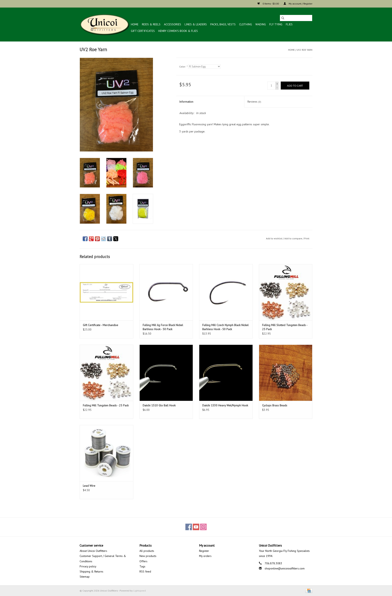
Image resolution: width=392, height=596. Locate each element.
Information (186, 101)
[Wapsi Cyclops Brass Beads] (286, 373)
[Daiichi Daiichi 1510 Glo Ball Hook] (166, 373)
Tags (142, 566)
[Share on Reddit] (103, 238)
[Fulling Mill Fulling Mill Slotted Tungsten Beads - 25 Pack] (286, 292)
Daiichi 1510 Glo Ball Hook (159, 405)
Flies (289, 24)
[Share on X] (115, 238)
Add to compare (293, 238)
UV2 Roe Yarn (304, 49)
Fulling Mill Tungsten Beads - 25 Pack (106, 405)
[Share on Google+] (91, 238)
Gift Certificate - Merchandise (100, 325)
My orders (205, 556)
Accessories (172, 24)
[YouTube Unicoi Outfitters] (196, 527)
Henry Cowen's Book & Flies (178, 31)
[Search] (283, 18)
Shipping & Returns (91, 571)
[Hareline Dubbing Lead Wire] (106, 453)
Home (134, 24)
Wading (260, 24)
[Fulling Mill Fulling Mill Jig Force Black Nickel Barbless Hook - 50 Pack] (166, 292)
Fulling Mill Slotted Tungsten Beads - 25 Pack (284, 327)
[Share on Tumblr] (109, 238)
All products (146, 551)
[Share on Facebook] (85, 238)
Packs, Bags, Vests (223, 24)
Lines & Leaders (196, 24)
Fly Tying (275, 24)
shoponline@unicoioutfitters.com (285, 568)
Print (306, 238)
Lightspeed (139, 590)
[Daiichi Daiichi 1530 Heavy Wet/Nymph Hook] (226, 373)
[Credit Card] (308, 590)
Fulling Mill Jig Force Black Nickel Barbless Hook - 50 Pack (163, 327)
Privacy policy (88, 566)
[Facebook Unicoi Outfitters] (188, 527)
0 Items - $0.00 (271, 3)
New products (147, 556)
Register (204, 551)
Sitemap (85, 576)
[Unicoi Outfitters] (105, 24)
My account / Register (300, 3)
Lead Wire (89, 485)
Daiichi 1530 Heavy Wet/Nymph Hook (225, 405)
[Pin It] (97, 238)
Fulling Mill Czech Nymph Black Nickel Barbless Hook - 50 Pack (225, 327)
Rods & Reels (151, 24)
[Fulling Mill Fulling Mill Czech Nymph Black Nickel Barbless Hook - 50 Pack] (226, 292)
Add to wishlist (274, 238)
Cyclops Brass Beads (274, 405)
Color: (183, 66)
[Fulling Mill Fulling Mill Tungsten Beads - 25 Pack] (106, 373)
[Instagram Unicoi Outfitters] (203, 527)
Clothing (245, 24)
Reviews (254, 101)
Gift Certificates (143, 31)
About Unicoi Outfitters (93, 551)
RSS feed (145, 571)
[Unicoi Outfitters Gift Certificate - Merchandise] (106, 292)
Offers (143, 561)
